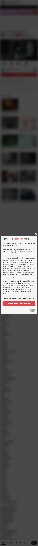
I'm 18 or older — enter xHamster (19, 304)
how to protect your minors (10, 310)
